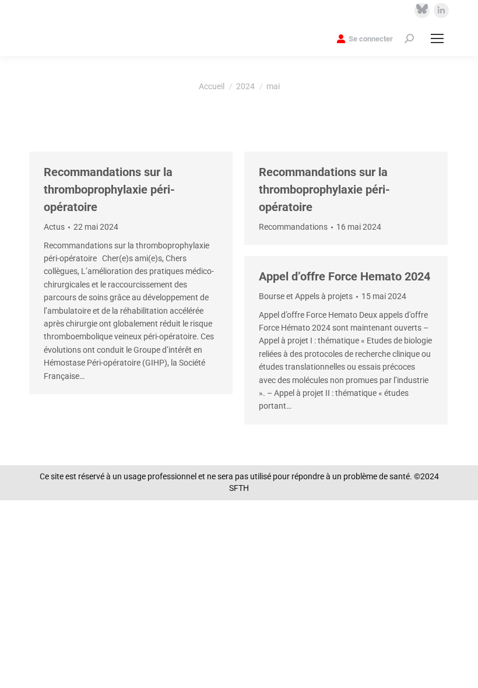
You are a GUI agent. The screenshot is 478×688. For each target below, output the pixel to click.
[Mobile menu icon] (437, 38)
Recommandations (293, 226)
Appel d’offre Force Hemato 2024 (344, 276)
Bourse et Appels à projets (306, 296)
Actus (54, 226)
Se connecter (371, 38)
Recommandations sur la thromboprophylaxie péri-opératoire (109, 189)
